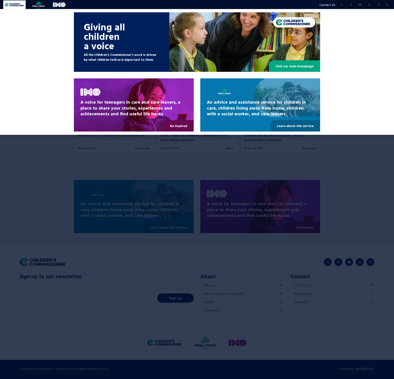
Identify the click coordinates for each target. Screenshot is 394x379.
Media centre (303, 293)
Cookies (209, 301)
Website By (347, 368)
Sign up (175, 298)
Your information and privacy (224, 293)
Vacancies (301, 301)
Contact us (301, 285)
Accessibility (212, 310)
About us (210, 285)
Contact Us (327, 4)
